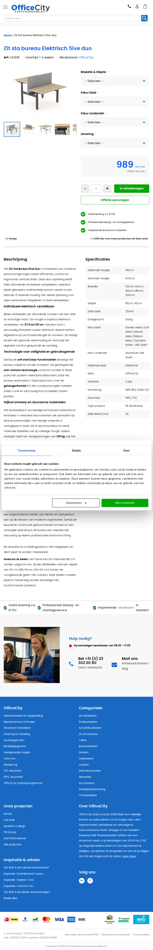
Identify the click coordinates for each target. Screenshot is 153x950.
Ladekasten (86, 758)
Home (8, 35)
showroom (126, 607)
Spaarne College (14, 826)
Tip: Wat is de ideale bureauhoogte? (27, 892)
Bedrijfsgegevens (15, 746)
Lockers (84, 765)
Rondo (8, 814)
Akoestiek (85, 777)
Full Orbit (9, 820)
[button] (29, 129)
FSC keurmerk (12, 771)
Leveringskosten (14, 740)
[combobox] (72, 18)
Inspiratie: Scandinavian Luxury (23, 874)
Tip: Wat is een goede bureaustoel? (26, 867)
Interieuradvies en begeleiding (23, 716)
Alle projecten (12, 844)
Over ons (9, 758)
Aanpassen (74, 502)
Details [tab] (76, 450)
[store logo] (30, 8)
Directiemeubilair (90, 771)
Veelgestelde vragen (17, 752)
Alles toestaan (125, 502)
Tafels (83, 740)
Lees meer (129, 856)
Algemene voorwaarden (115, 935)
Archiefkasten (88, 716)
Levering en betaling (17, 734)
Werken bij (10, 765)
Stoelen (84, 752)
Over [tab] (126, 450)
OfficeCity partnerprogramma (23, 783)
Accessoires (86, 783)
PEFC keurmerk (13, 777)
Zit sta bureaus (88, 734)
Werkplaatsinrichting (92, 789)
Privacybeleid (141, 935)
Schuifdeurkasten (90, 728)
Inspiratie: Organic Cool (19, 880)
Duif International (15, 838)
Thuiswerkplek (88, 795)
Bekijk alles (10, 898)
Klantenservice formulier (19, 722)
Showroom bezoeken (17, 728)
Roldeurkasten (88, 722)
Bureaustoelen (88, 746)
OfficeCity (86, 57)
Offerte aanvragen (115, 200)
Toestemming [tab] (26, 450)
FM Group (10, 832)
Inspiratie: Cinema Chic (19, 886)
